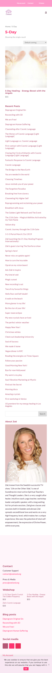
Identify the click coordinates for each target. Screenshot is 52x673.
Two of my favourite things (16, 289)
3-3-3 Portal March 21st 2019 (18, 234)
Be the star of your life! (15, 308)
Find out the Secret (13, 384)
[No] (48, 664)
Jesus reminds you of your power (19, 184)
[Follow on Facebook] (5, 646)
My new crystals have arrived (18, 317)
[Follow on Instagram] (18, 646)
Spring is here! (11, 251)
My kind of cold (11, 274)
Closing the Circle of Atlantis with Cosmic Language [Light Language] (23, 154)
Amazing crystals (12, 394)
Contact (30, 3)
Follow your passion (13, 360)
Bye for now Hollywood (15, 370)
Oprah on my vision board (16, 265)
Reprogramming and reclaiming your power (24, 203)
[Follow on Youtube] (11, 646)
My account (21, 3)
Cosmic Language (13, 165)
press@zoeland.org (11, 582)
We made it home (12, 346)
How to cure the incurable (16, 260)
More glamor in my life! (15, 303)
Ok (26, 669)
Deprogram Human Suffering (17, 124)
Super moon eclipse (13, 313)
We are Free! (11, 119)
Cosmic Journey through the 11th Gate (22, 229)
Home (7, 26)
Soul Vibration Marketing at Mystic (20, 380)
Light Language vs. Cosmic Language (21, 141)
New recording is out (14, 284)
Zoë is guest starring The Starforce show (23, 246)
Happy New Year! (12, 327)
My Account (8, 655)
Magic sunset (11, 279)
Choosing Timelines (13, 179)
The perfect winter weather (17, 322)
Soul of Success (11, 341)
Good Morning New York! (16, 365)
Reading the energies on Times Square (22, 356)
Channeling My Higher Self (17, 198)
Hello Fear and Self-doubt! (16, 294)
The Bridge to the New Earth (17, 169)
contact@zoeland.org (12, 574)
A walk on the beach (14, 298)
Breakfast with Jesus (14, 208)
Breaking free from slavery (17, 193)
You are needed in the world (17, 174)
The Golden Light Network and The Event (23, 212)
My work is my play (13, 375)
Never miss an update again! (17, 255)
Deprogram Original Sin (15, 110)
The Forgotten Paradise (15, 189)
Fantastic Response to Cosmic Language (22, 160)
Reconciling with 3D (14, 115)
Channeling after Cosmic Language (20, 129)
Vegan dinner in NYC (14, 351)
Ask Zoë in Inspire (13, 270)
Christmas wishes (13, 332)
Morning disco (11, 389)
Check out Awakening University (19, 337)
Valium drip (10, 224)
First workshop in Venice (16, 399)
